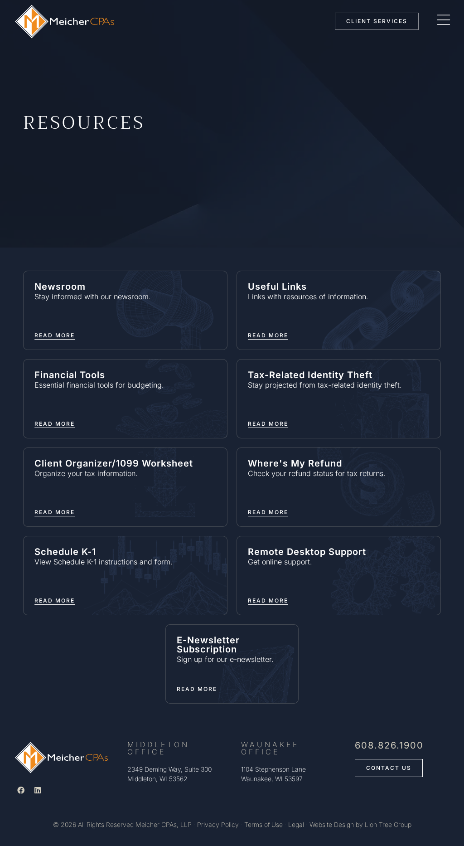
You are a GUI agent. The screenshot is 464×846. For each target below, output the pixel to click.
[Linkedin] (37, 790)
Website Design (331, 824)
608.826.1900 (389, 745)
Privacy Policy (218, 824)
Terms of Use (263, 824)
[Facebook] (21, 790)
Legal (296, 824)
